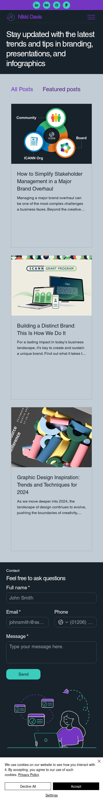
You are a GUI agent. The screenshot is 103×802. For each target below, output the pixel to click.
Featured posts (61, 89)
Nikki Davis (30, 17)
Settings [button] (52, 795)
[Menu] (91, 17)
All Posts (22, 89)
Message (17, 636)
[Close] (96, 764)
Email (13, 612)
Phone (61, 612)
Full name (18, 587)
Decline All (28, 786)
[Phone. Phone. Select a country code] (63, 622)
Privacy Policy (28, 774)
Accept (76, 786)
